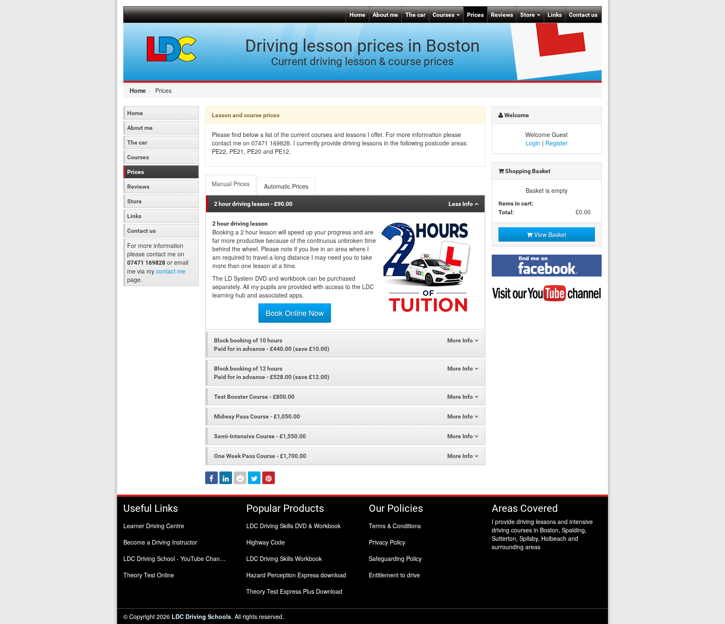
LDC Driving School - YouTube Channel (175, 558)
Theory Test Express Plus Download (294, 591)
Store (528, 14)
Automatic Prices (286, 186)
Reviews (502, 14)
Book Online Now (295, 312)
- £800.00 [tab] (254, 396)
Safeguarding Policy (395, 558)
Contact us (583, 14)
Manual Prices (231, 183)
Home (357, 14)
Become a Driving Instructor (160, 542)
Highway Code (265, 542)
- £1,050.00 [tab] (257, 416)
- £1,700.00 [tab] (260, 456)
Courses (444, 14)
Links (555, 14)
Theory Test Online (148, 575)
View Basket (549, 234)
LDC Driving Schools (201, 616)
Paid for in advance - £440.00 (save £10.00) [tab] (271, 344)
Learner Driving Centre (153, 525)
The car (415, 14)
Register (556, 143)
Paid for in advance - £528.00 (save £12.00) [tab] (271, 372)
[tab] (231, 185)
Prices (475, 14)
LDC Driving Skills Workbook (284, 558)
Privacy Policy (387, 542)
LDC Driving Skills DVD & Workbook (293, 525)
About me (385, 14)
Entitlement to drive (394, 575)
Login (533, 143)
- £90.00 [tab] (253, 203)
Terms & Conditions (395, 525)
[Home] (171, 48)
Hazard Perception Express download (296, 575)
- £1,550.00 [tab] (260, 436)
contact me (170, 271)
